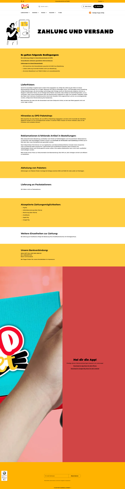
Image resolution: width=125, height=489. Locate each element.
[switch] (4, 479)
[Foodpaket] (25, 6)
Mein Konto (88, 6)
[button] (62, 487)
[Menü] (6, 471)
